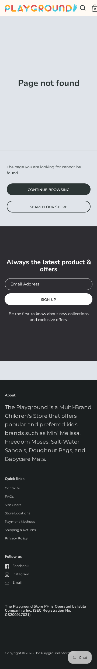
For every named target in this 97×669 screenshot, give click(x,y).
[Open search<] (83, 8)
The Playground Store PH (54, 653)
